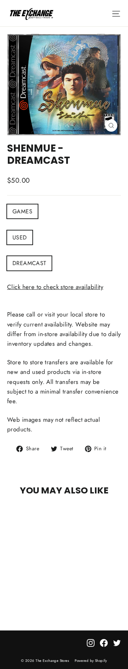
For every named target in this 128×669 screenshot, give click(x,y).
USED (19, 237)
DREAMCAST (29, 263)
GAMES (22, 211)
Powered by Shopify (91, 660)
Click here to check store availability (55, 287)
